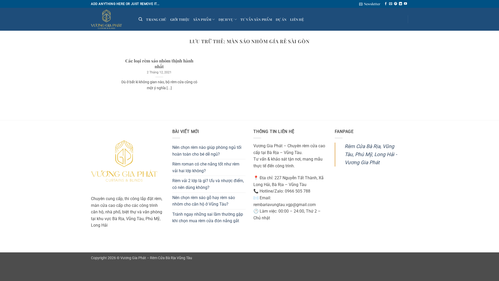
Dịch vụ (226, 19)
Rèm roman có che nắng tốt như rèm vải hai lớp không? (205, 167)
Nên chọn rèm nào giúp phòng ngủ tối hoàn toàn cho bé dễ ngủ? (206, 151)
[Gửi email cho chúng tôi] (390, 4)
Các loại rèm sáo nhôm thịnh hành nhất (159, 63)
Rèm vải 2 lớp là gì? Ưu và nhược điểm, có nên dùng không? (208, 184)
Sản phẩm (202, 19)
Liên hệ (297, 19)
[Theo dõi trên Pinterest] (395, 4)
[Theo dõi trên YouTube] (405, 4)
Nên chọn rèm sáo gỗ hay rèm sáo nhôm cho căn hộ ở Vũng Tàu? (203, 201)
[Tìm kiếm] (140, 19)
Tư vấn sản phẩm (256, 19)
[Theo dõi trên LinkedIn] (400, 4)
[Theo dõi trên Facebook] (385, 4)
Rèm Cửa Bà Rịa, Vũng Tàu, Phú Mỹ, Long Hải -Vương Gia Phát (371, 154)
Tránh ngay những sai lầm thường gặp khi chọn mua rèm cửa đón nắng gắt (207, 217)
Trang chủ (156, 19)
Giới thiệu (180, 19)
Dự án (281, 19)
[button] (369, 4)
